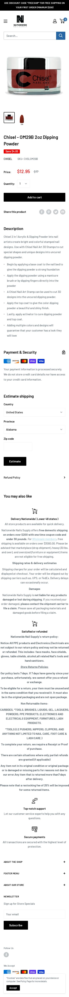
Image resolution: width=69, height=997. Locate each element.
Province (9, 421)
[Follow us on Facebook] (6, 954)
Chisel (8, 158)
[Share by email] (62, 211)
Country (8, 404)
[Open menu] (5, 21)
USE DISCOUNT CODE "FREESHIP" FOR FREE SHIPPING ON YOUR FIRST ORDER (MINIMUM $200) (34, 5)
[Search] (60, 36)
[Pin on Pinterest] (48, 211)
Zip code (9, 438)
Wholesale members (44, 539)
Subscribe (15, 925)
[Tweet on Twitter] (55, 211)
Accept (13, 987)
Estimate (15, 461)
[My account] (55, 21)
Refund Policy (12, 477)
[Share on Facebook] (41, 211)
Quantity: (9, 183)
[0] (62, 21)
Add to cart (34, 197)
